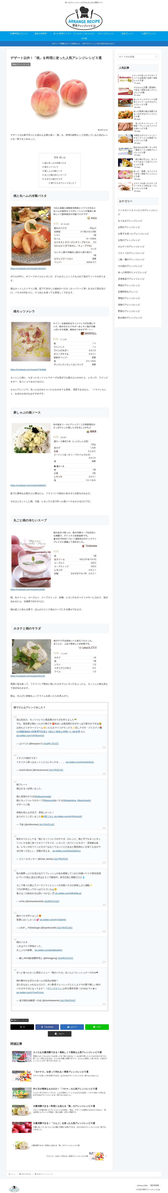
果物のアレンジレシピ (20, 1020)
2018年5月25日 (65, 958)
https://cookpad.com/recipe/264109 (27, 676)
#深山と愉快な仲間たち (60, 731)
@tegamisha (70, 800)
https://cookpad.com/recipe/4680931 (28, 485)
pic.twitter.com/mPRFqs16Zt (68, 816)
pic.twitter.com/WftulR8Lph (68, 893)
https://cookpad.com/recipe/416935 (27, 589)
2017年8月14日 (46, 824)
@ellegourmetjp (42, 796)
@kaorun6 (49, 800)
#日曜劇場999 (23, 731)
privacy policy (142, 1185)
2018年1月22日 (51, 743)
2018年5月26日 (51, 901)
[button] (59, 1034)
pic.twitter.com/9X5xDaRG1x (67, 851)
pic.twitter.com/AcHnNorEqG (80, 762)
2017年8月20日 (68, 1000)
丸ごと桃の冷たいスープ (55, 175)
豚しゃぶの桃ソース (53, 171)
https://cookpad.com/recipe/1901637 (28, 268)
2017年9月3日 (56, 770)
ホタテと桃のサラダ (53, 179)
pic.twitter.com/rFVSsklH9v (53, 919)
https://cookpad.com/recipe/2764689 (28, 369)
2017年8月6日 (61, 859)
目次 (56, 157)
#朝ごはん (49, 816)
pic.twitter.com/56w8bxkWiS (48, 950)
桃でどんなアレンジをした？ (63, 183)
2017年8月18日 (65, 928)
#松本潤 (76, 731)
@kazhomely (83, 800)
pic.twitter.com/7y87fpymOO (30, 735)
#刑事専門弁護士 (39, 731)
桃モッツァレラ (51, 167)
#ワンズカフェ (54, 988)
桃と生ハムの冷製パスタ (55, 163)
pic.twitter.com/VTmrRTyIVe (30, 992)
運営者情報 (154, 1185)
